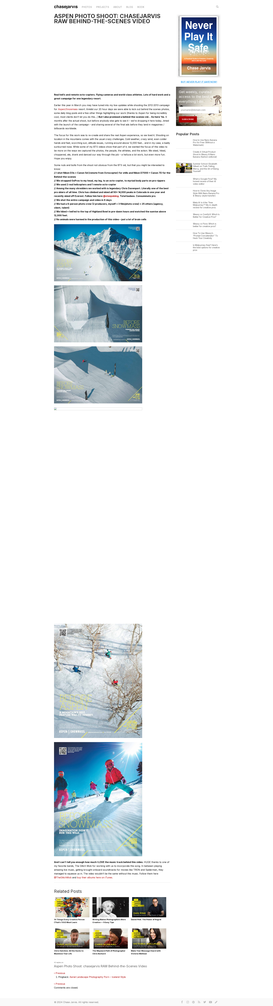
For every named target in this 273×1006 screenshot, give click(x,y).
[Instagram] (188, 1002)
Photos (87, 7)
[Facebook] (182, 1002)
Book (140, 7)
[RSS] (199, 1002)
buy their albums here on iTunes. (95, 877)
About (117, 7)
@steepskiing (111, 196)
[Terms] (216, 1002)
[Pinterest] (193, 1002)
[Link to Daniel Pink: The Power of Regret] (149, 917)
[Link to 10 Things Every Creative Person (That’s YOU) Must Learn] (72, 917)
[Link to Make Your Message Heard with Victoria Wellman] (149, 948)
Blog (129, 7)
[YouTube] (210, 1002)
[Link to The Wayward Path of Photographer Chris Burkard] (110, 948)
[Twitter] (205, 1002)
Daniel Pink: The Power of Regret (146, 919)
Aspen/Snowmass (68, 109)
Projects (102, 7)
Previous (60, 973)
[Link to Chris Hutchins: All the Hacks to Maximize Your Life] (72, 948)
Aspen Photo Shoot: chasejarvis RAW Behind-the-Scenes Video (107, 19)
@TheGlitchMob (63, 877)
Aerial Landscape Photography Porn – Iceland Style (98, 977)
